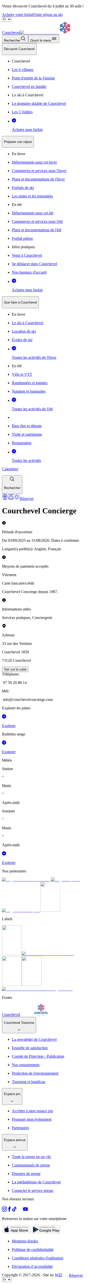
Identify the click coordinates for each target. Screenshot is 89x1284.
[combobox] (44, 268)
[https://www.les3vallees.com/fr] (32, 984)
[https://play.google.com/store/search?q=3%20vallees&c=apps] (46, 1232)
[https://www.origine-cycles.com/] (50, 910)
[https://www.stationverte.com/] (12, 984)
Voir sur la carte (15, 669)
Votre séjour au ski (48, 14)
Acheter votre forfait (18, 14)
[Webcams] (5, 498)
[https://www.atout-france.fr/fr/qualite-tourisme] (12, 954)
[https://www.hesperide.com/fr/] (65, 879)
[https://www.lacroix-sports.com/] (21, 910)
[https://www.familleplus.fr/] (48, 954)
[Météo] (17, 498)
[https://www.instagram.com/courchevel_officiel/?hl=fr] (4, 1210)
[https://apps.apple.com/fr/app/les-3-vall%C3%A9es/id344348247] (16, 1232)
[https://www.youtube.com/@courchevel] (25, 1210)
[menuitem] (19, 49)
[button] (12, 484)
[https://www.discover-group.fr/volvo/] (26, 879)
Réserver (76, 1275)
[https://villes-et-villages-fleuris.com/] (37, 989)
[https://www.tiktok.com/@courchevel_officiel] (14, 1210)
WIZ (58, 1275)
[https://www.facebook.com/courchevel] (9, 1210)
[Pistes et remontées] (11, 498)
